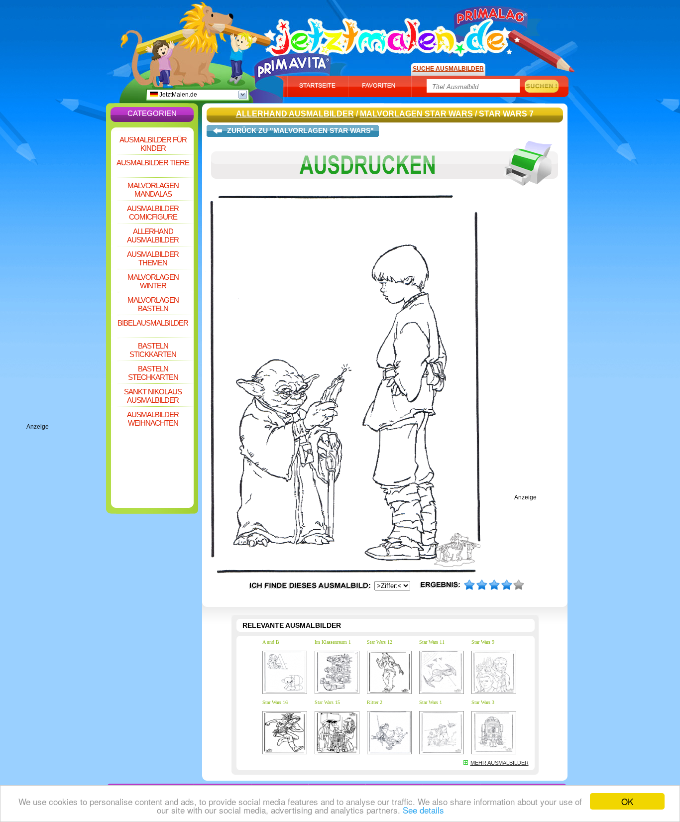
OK (627, 801)
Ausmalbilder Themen (153, 258)
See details (423, 810)
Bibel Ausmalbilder (152, 323)
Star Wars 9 (482, 642)
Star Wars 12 (379, 642)
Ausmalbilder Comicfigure (153, 212)
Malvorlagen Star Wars (416, 114)
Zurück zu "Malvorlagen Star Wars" (300, 130)
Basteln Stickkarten (152, 350)
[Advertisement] (66, 273)
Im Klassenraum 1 (333, 642)
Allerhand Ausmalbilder (153, 235)
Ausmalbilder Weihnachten (153, 418)
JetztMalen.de (177, 94)
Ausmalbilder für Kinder (153, 143)
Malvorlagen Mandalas (153, 189)
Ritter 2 (374, 702)
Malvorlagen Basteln (153, 304)
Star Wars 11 (432, 642)
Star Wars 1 (430, 702)
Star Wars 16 (275, 702)
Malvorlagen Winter (153, 281)
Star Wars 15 (327, 702)
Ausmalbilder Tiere (152, 162)
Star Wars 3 (482, 702)
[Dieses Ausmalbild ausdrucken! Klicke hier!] (385, 193)
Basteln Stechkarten (153, 372)
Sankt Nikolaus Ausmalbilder (153, 395)
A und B (270, 642)
